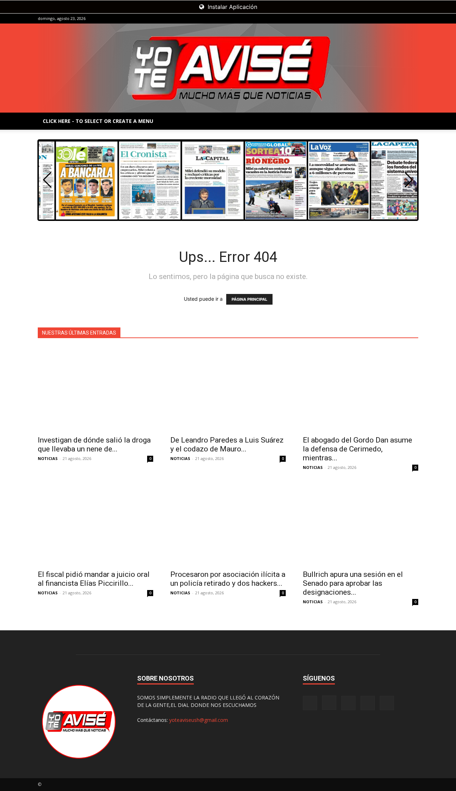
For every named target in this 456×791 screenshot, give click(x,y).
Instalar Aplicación (231, 6)
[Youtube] (413, 19)
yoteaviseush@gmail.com (198, 720)
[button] (409, 180)
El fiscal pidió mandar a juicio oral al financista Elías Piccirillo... (94, 579)
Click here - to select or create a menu (98, 121)
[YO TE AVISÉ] (228, 68)
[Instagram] (377, 19)
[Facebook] (366, 19)
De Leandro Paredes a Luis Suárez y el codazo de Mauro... (227, 444)
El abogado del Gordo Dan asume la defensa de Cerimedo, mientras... (357, 449)
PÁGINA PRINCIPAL (249, 299)
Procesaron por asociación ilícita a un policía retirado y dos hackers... (227, 579)
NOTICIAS (48, 458)
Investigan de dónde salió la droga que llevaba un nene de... (94, 444)
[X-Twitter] (401, 19)
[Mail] (389, 19)
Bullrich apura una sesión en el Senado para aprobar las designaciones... (353, 583)
